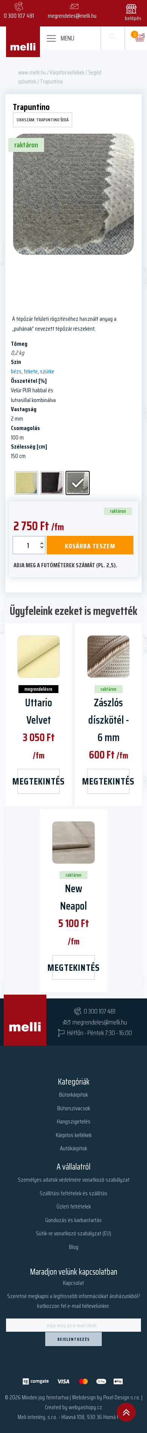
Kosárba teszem (90, 546)
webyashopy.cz (85, 1407)
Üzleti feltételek (74, 1206)
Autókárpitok (73, 1148)
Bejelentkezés (73, 1339)
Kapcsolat (73, 1283)
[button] (134, 11)
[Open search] (112, 38)
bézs (16, 371)
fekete (31, 371)
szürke (47, 371)
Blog (73, 1247)
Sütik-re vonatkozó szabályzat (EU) (73, 1233)
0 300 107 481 (99, 1011)
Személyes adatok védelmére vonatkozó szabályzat (74, 1179)
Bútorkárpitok (73, 1094)
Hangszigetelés (73, 1121)
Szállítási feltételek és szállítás (73, 1193)
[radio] (26, 483)
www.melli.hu (32, 72)
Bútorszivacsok (73, 1108)
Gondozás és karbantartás (73, 1220)
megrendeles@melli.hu (99, 1022)
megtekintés (38, 781)
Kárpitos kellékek (67, 72)
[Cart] (140, 38)
